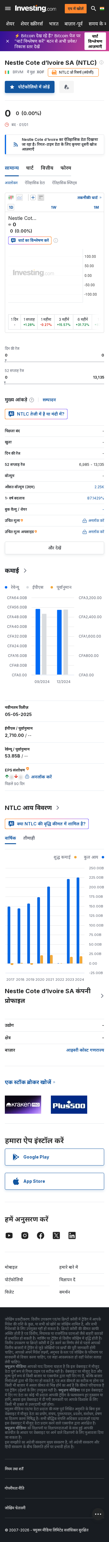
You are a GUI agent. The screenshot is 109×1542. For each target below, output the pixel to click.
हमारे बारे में (68, 1267)
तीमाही (29, 838)
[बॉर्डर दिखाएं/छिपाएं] (41, 197)
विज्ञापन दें (67, 1279)
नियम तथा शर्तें (14, 1469)
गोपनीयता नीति (14, 1488)
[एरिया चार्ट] (19, 197)
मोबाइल (11, 1267)
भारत (53, 24)
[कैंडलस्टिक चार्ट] (11, 197)
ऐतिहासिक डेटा (35, 183)
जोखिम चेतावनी (15, 1508)
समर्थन (64, 1292)
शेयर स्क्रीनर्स (32, 24)
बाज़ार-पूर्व (73, 24)
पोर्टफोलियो (14, 1279)
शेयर (10, 24)
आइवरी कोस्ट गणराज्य (85, 1050)
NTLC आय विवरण (28, 807)
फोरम (66, 168)
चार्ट (30, 168)
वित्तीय (47, 168)
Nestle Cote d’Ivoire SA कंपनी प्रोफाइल (48, 995)
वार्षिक (10, 838)
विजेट (9, 1292)
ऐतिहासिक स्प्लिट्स (64, 183)
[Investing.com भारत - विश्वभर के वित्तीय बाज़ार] (35, 8)
